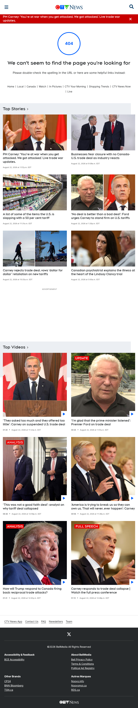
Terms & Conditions (82, 663)
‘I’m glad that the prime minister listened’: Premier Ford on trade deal (101, 422)
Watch (42, 86)
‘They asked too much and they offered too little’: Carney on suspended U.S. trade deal (34, 422)
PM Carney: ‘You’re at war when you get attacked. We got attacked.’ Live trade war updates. (33, 158)
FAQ (43, 621)
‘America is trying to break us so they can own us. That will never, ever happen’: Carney (103, 506)
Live (69, 91)
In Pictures (55, 86)
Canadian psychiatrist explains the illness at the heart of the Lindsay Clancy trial (103, 272)
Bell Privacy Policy (82, 659)
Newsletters (56, 621)
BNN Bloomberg (13, 685)
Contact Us (31, 621)
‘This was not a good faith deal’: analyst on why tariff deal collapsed (33, 506)
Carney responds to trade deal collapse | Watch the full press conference (100, 590)
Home (10, 86)
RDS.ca (75, 689)
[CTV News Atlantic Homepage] (69, 7)
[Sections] (6, 7)
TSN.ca (8, 689)
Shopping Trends (99, 86)
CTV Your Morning (75, 86)
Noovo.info (77, 681)
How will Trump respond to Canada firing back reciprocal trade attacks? (32, 590)
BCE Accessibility (14, 659)
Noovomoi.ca (79, 685)
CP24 (7, 681)
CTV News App (13, 621)
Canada (31, 86)
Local (20, 86)
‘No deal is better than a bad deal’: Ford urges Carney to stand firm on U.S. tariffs (100, 216)
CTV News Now (121, 86)
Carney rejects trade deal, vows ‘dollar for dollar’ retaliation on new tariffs (33, 272)
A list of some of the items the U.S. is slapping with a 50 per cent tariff (28, 216)
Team (69, 621)
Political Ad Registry (83, 668)
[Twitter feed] (69, 634)
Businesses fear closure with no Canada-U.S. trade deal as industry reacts (100, 156)
